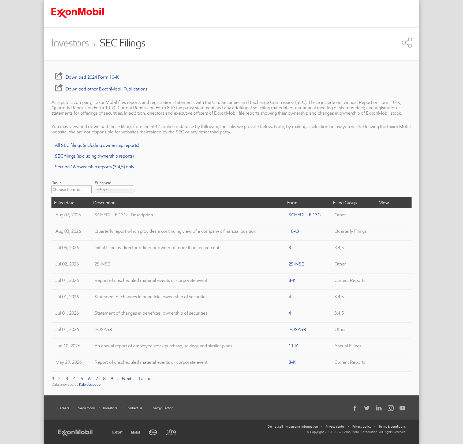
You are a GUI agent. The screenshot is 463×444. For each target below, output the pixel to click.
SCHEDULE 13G (305, 214)
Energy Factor (162, 408)
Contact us (134, 408)
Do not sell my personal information (293, 426)
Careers (63, 408)
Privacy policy (361, 426)
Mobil (136, 432)
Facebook (355, 408)
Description (104, 202)
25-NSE (296, 264)
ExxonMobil (78, 432)
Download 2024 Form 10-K (92, 77)
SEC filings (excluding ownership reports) (94, 156)
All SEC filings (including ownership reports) (97, 145)
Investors (70, 43)
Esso (153, 432)
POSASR (297, 329)
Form (292, 202)
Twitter (367, 408)
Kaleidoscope (89, 384)
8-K (292, 280)
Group (56, 182)
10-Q (294, 231)
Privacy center (335, 426)
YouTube (402, 408)
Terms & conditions (392, 426)
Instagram (390, 408)
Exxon (117, 431)
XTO (171, 432)
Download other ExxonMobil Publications (106, 89)
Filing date (64, 202)
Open (407, 42)
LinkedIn (379, 408)
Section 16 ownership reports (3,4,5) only (94, 166)
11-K (293, 345)
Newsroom (86, 408)
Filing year (103, 182)
